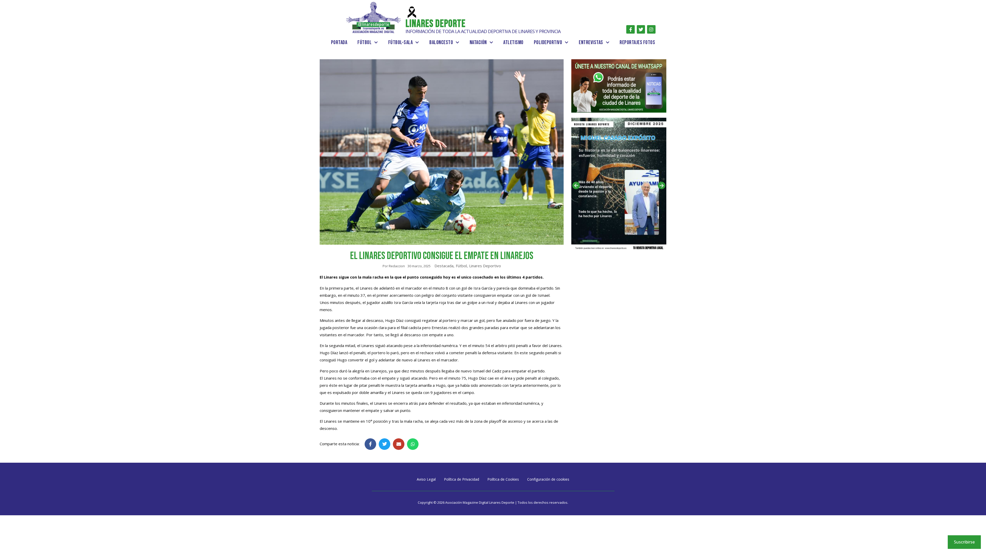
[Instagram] (651, 29)
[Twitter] (641, 29)
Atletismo (513, 42)
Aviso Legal (426, 479)
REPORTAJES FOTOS (637, 42)
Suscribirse (964, 542)
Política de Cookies (503, 479)
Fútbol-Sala (400, 42)
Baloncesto (441, 42)
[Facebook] (630, 29)
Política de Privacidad (461, 479)
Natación (478, 42)
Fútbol (364, 42)
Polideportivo (548, 42)
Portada (339, 42)
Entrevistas (591, 42)
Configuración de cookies (548, 479)
